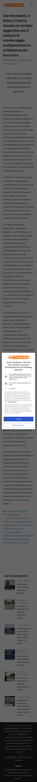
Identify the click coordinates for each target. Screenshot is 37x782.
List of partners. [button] (12, 402)
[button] (18, 388)
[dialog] (18, 391)
